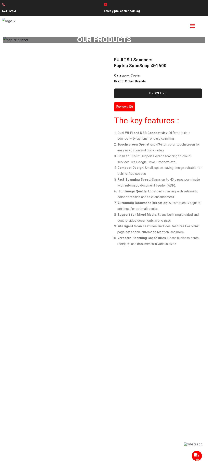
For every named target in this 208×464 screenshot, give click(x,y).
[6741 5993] (3, 4)
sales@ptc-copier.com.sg (122, 11)
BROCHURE (157, 93)
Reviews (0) (124, 107)
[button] (192, 26)
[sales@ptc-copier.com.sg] (105, 4)
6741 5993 (9, 11)
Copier (136, 75)
